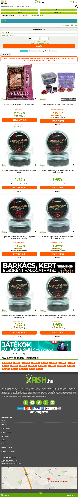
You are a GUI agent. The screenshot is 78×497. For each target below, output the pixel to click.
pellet (17, 362)
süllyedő (36, 362)
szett (39, 369)
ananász (43, 365)
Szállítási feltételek (6, 432)
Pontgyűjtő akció (5, 436)
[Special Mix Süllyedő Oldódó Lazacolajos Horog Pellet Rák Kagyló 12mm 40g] (58, 174)
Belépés (3, 440)
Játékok (19, 12)
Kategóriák (25, 15)
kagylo (71, 365)
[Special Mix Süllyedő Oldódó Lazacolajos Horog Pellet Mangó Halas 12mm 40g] (19, 319)
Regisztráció (4, 444)
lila (32, 369)
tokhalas (24, 369)
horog (45, 362)
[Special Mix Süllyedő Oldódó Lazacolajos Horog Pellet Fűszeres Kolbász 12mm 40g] (19, 240)
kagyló (6, 369)
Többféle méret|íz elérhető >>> (19, 176)
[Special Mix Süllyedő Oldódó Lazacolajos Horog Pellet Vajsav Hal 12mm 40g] (58, 319)
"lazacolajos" (5, 54)
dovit (15, 369)
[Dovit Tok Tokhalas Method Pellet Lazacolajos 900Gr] (19, 108)
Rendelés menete (5, 428)
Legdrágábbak (43, 51)
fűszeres (62, 365)
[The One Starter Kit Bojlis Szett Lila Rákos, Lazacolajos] (57, 108)
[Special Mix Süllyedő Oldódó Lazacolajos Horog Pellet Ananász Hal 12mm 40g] (58, 240)
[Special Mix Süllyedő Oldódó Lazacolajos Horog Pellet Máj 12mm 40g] (19, 174)
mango (15, 365)
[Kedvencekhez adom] (35, 99)
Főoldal (3, 420)
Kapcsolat (4, 424)
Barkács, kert (58, 12)
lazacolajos (8, 362)
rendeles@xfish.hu (9, 462)
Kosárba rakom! (19, 120)
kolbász (52, 365)
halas (6, 365)
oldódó (72, 362)
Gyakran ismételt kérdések (8, 451)
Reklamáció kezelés (6, 447)
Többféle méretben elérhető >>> (57, 109)
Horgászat (20, 10)
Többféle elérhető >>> (19, 109)
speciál (54, 362)
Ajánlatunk (24, 51)
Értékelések (52, 51)
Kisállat (58, 10)
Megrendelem (71, 495)
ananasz (33, 365)
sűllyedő (26, 362)
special (63, 362)
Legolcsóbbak (33, 51)
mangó (24, 365)
